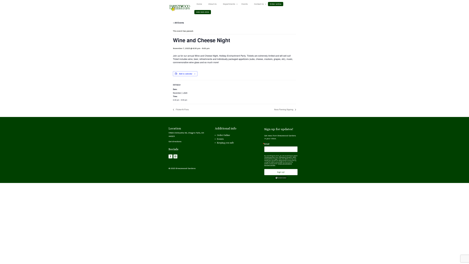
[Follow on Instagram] (175, 156)
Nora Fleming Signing (284, 109)
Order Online (223, 135)
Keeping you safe (225, 143)
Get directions (175, 141)
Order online (275, 4)
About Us (212, 4)
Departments (229, 4)
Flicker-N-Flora (182, 109)
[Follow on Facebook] (170, 156)
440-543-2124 (202, 12)
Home (199, 4)
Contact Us (259, 4)
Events (244, 4)
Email (266, 144)
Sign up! (281, 172)
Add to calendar (185, 73)
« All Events (178, 22)
